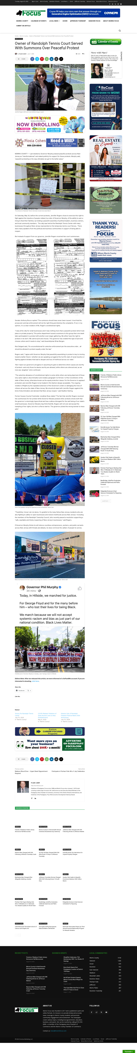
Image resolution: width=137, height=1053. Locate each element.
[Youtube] (121, 4)
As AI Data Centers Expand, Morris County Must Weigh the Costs (73, 979)
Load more (105, 501)
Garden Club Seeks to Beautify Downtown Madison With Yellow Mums (72, 879)
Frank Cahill (22, 54)
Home (16, 36)
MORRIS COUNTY (96, 370)
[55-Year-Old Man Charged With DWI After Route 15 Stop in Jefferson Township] (50, 842)
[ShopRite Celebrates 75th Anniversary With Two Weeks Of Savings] (57, 959)
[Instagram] (112, 4)
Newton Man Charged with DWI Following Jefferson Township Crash (110, 408)
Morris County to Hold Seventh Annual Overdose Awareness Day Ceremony (111, 387)
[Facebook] (110, 4)
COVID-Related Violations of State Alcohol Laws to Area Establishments (47, 715)
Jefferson (18, 849)
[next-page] (19, 935)
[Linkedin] (52, 59)
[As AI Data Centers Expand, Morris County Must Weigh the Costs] (57, 980)
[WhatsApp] (47, 59)
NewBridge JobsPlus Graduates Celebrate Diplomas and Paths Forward (48, 903)
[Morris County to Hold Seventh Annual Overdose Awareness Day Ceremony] (50, 820)
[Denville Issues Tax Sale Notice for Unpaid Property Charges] (74, 842)
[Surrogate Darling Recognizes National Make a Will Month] (50, 916)
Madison (18, 826)
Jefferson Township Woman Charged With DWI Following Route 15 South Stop (50, 879)
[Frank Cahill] (16, 54)
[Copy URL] (61, 59)
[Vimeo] (118, 4)
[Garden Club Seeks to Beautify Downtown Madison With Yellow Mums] (74, 867)
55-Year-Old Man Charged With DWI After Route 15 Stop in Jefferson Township (49, 854)
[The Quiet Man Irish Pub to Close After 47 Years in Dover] (57, 990)
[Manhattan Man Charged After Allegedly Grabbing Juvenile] (26, 867)
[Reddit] (96, 1012)
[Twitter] (115, 4)
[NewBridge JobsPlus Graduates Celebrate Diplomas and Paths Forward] (50, 892)
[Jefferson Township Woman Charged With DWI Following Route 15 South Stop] (50, 867)
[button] (119, 30)
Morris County (24, 36)
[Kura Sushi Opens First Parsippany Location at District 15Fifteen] (57, 969)
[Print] (56, 59)
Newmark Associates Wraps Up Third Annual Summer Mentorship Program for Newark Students (74, 928)
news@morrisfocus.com (58, 1031)
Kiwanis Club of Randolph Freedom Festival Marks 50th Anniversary (70, 715)
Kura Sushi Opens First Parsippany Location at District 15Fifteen (73, 969)
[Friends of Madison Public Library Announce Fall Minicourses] (26, 820)
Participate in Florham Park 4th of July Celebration (68, 771)
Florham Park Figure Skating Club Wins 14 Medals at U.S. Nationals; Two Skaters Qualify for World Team (25, 903)
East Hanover (66, 899)
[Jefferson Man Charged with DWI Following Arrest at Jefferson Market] (74, 820)
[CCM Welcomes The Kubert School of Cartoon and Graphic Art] (26, 916)
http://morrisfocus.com (37, 785)
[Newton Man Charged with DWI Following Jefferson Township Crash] (26, 842)
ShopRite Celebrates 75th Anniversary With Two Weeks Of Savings (74, 959)
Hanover (65, 923)
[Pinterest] (42, 59)
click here (35, 681)
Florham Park (19, 899)
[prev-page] (16, 935)
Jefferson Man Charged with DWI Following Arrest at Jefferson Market (111, 397)
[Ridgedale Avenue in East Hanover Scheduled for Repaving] (74, 892)
